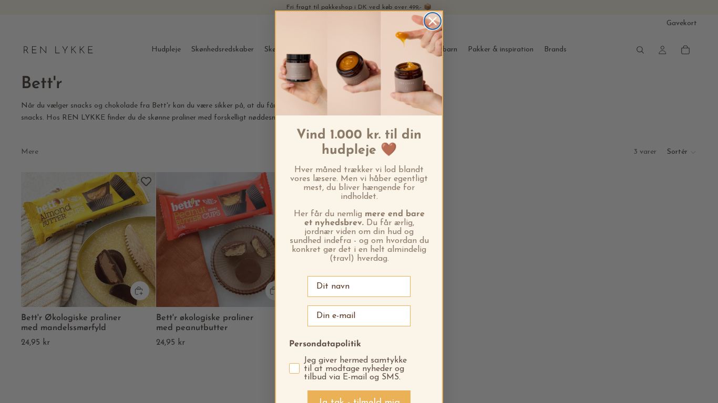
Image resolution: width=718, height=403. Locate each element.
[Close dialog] (432, 21)
